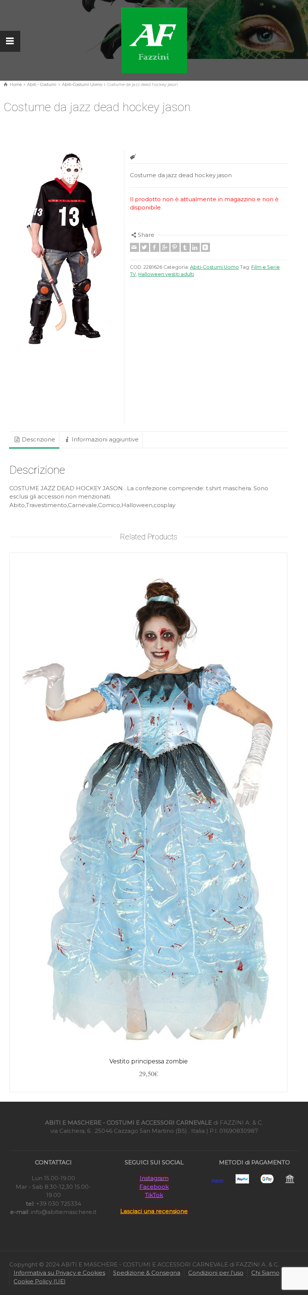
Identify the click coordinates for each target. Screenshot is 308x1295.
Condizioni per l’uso (215, 1272)
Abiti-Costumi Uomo (82, 84)
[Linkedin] (195, 247)
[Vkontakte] (205, 247)
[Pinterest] (175, 247)
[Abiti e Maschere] (154, 39)
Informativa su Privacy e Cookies (59, 1272)
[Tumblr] (185, 247)
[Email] (134, 247)
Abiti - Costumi (41, 84)
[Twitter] (144, 247)
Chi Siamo (265, 1272)
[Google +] (164, 247)
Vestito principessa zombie (148, 1061)
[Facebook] (154, 247)
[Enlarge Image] (64, 250)
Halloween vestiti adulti (166, 274)
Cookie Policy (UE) (40, 1281)
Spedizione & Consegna (146, 1272)
